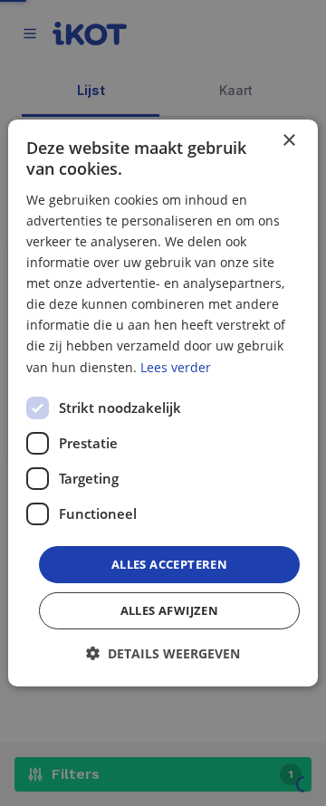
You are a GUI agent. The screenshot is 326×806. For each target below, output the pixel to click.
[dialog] (163, 403)
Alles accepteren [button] (169, 564)
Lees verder (175, 366)
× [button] (288, 141)
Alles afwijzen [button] (169, 610)
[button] (163, 653)
